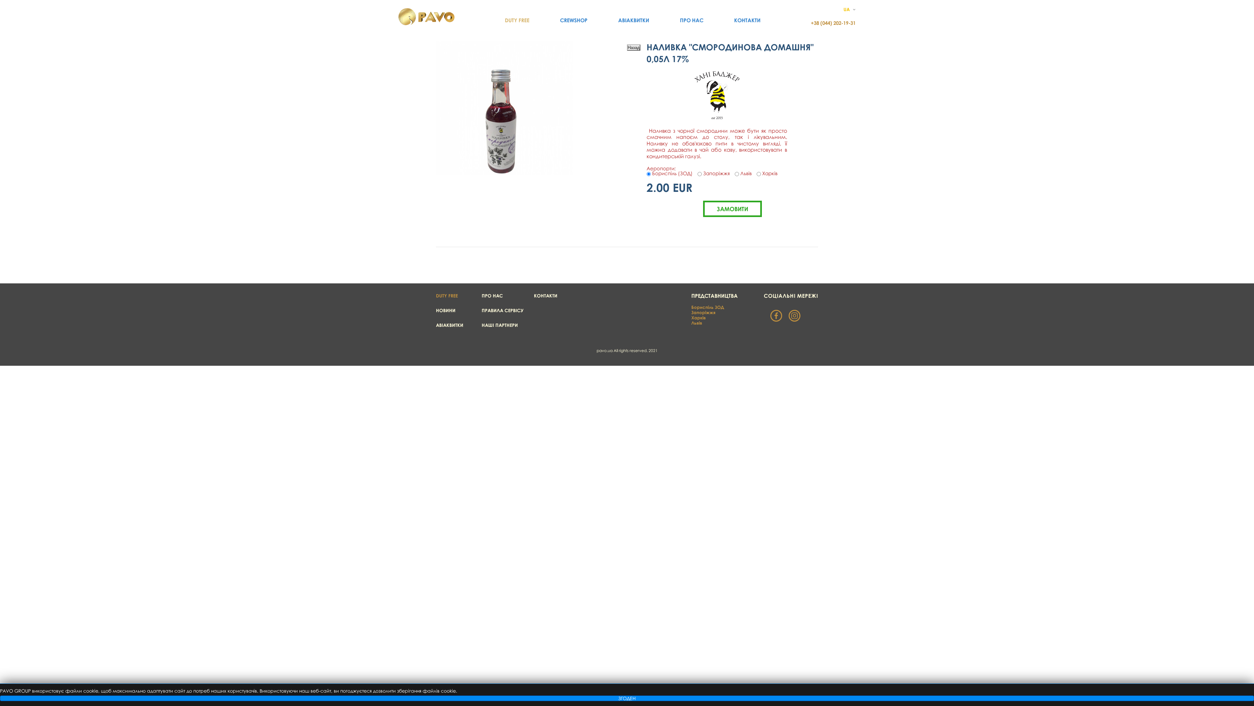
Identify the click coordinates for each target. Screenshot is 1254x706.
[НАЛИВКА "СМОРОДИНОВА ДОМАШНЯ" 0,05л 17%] (504, 173)
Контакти (747, 20)
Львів (696, 323)
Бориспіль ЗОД (707, 307)
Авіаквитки (633, 20)
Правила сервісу (502, 310)
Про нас (691, 20)
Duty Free (517, 20)
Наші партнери (500, 325)
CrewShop (573, 20)
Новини (446, 310)
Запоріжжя (703, 312)
